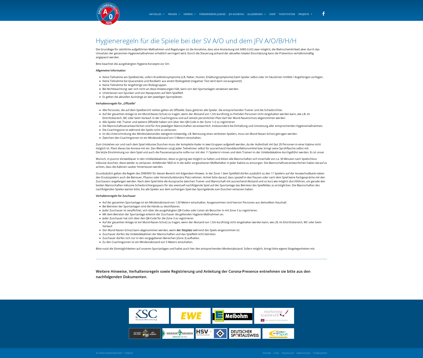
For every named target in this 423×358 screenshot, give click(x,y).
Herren (188, 14)
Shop (272, 14)
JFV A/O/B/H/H (236, 14)
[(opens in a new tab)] (191, 323)
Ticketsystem (287, 14)
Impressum (288, 353)
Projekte (303, 14)
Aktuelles (155, 14)
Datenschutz (303, 353)
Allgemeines (255, 14)
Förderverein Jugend (212, 14)
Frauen (172, 14)
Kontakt (267, 353)
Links (276, 353)
